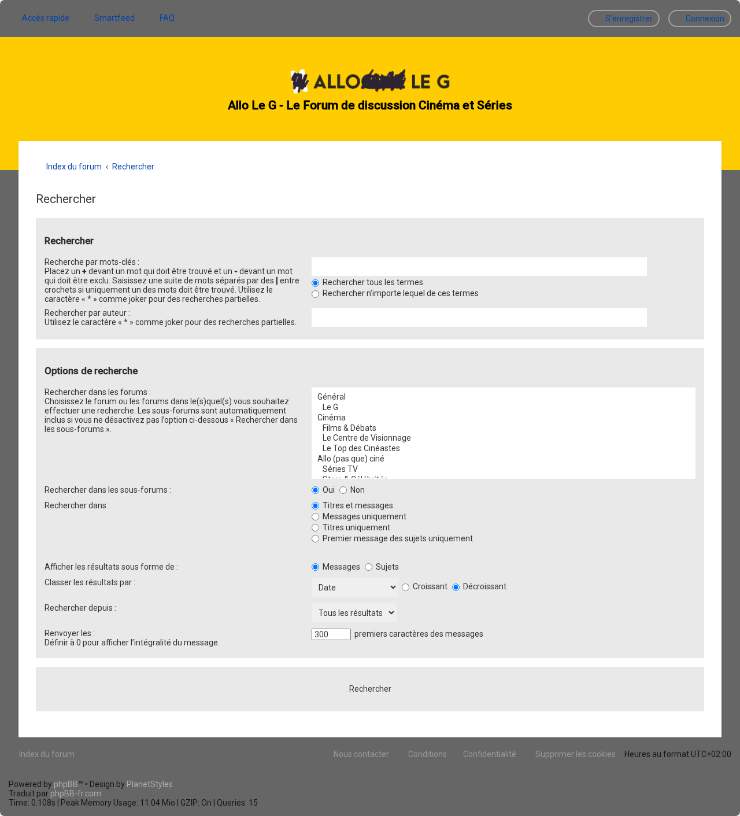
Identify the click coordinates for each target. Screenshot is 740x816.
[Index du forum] (370, 82)
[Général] (503, 397)
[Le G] (503, 408)
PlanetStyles (150, 784)
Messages (340, 566)
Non (357, 489)
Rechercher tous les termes (372, 282)
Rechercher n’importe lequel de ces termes (400, 293)
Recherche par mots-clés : (92, 262)
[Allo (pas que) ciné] (503, 459)
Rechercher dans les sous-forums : (108, 489)
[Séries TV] (503, 469)
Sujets (386, 566)
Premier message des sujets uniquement (397, 538)
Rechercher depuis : (80, 607)
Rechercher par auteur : (87, 312)
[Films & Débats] (503, 428)
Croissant (429, 586)
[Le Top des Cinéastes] (503, 449)
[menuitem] (109, 17)
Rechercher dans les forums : (98, 392)
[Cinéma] (503, 418)
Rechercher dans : (77, 505)
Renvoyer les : (70, 633)
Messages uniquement (363, 516)
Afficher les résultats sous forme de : (111, 566)
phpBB (66, 784)
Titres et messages (357, 505)
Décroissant (483, 586)
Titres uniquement (355, 527)
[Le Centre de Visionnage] (503, 438)
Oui (328, 489)
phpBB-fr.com (75, 793)
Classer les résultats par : (90, 582)
